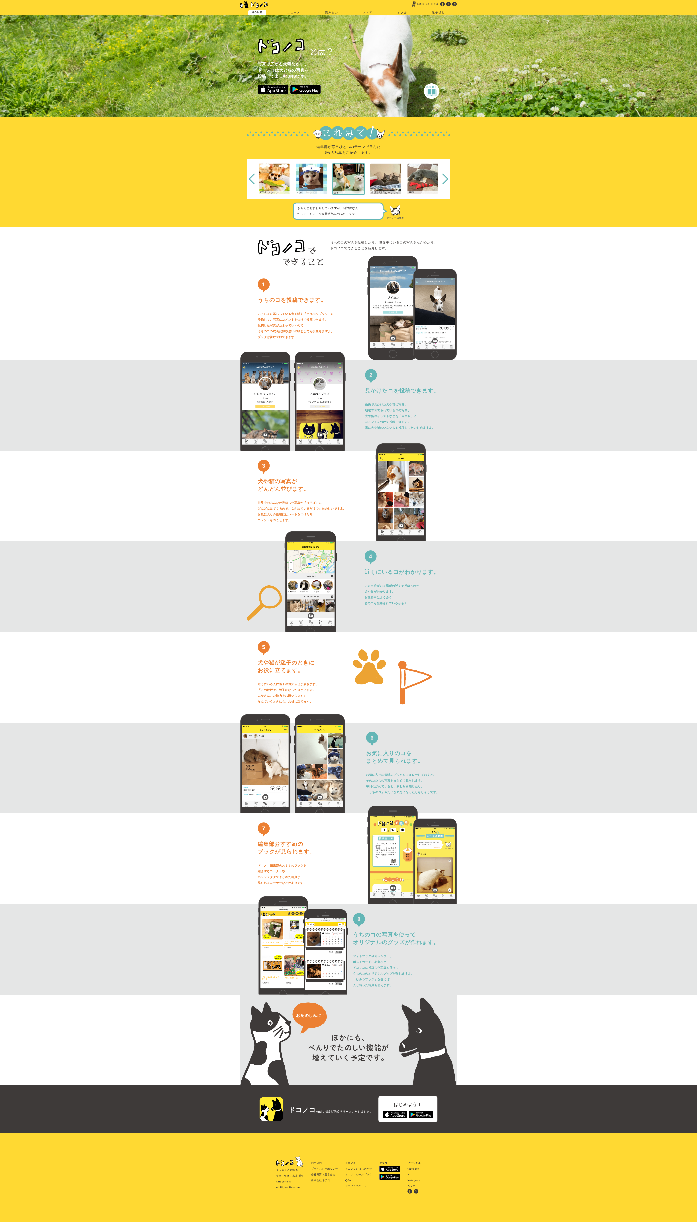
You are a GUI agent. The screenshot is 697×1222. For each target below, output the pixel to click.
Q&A (348, 1180)
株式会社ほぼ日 (320, 1180)
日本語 (420, 4)
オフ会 (402, 12)
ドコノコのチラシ (356, 1186)
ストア (368, 12)
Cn (437, 4)
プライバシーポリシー (324, 1168)
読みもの (331, 12)
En (427, 4)
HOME (257, 12)
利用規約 (316, 1162)
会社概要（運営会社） (324, 1174)
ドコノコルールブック (358, 1174)
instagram (413, 1180)
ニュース (293, 12)
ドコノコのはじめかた (358, 1168)
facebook (413, 1168)
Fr (432, 4)
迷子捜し (438, 12)
